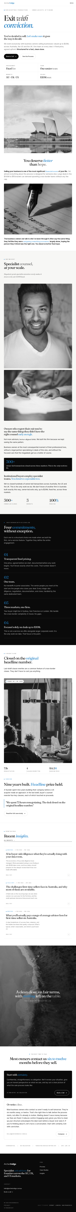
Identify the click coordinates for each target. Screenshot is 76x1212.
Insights (42, 1173)
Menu (72, 3)
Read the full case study (15, 813)
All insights (9, 840)
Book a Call (11, 56)
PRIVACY (7, 1205)
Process (42, 1166)
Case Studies (44, 1170)
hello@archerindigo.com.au (13, 1188)
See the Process (28, 56)
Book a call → (8, 1192)
